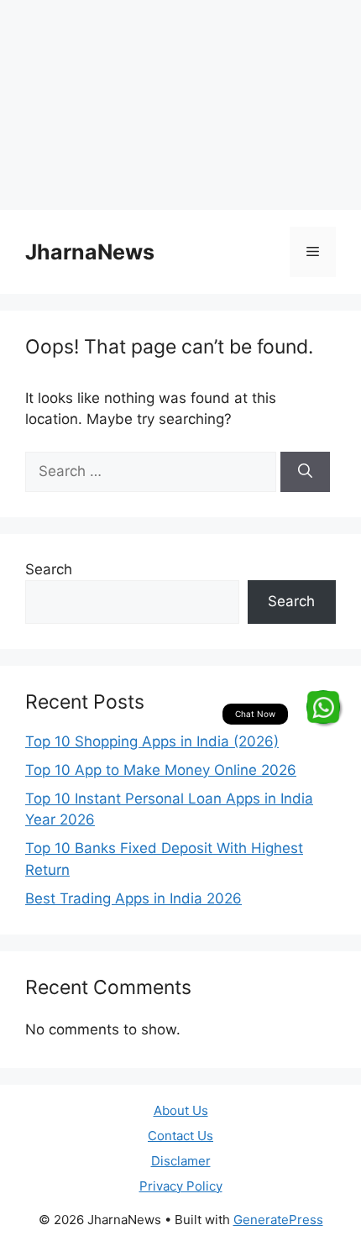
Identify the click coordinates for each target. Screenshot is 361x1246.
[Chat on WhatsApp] (323, 707)
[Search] (305, 472)
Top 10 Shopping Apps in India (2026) (152, 741)
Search (48, 569)
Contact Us (180, 1136)
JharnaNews (89, 251)
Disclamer (181, 1161)
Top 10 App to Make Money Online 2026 (160, 770)
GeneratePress (278, 1220)
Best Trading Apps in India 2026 (133, 898)
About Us (181, 1110)
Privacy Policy (180, 1186)
